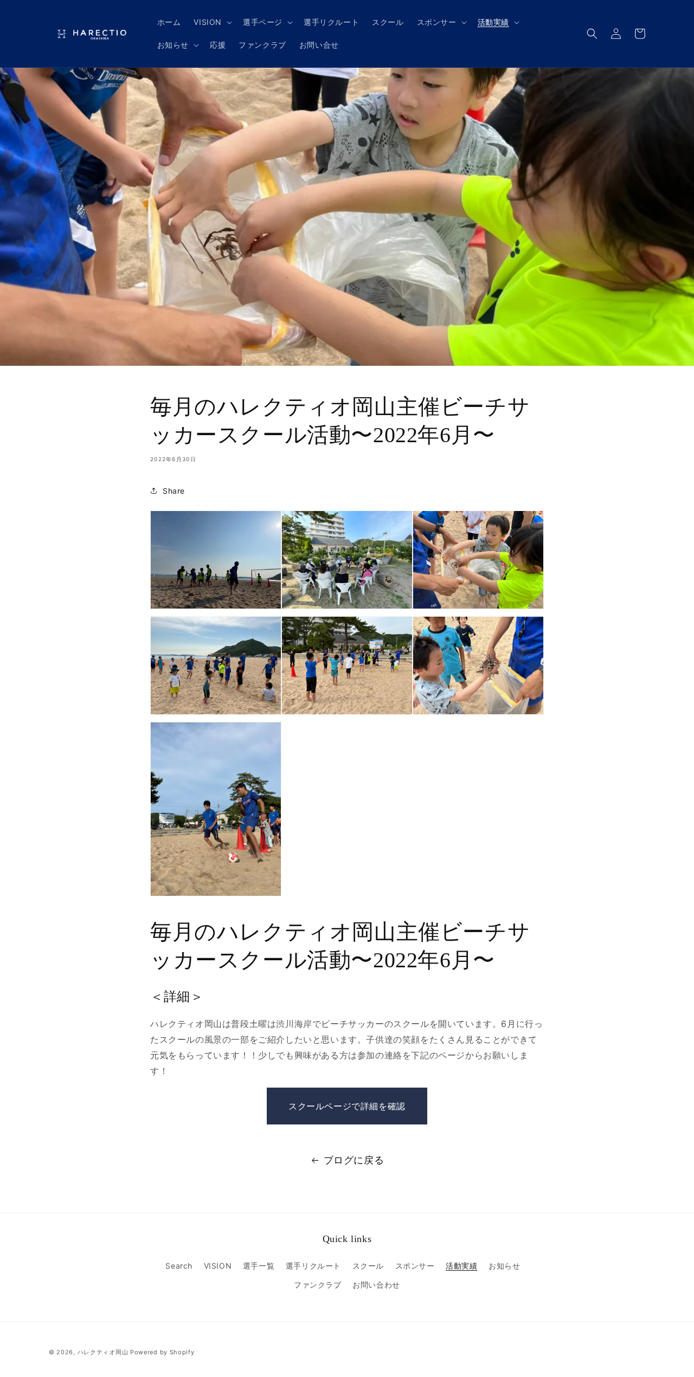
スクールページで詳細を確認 (347, 1106)
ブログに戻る (354, 1160)
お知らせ (504, 1265)
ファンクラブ (318, 1284)
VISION (218, 1265)
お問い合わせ (376, 1284)
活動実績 (461, 1265)
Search (178, 1265)
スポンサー (415, 1265)
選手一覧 (258, 1265)
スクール (368, 1265)
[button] (211, 22)
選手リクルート (313, 1265)
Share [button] (174, 490)
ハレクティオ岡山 (103, 1352)
